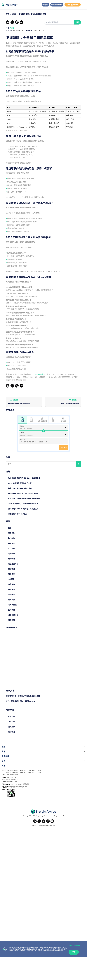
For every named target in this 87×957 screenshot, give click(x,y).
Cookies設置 (74, 945)
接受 (74, 952)
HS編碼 (11, 579)
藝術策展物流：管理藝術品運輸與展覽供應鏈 (23, 696)
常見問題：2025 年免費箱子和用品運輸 (23, 509)
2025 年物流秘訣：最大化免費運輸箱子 (23, 504)
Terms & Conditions (38, 825)
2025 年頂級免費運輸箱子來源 (20, 483)
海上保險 (11, 584)
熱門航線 (11, 538)
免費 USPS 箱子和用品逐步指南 (20, 488)
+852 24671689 (25, 770)
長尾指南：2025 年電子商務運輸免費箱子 (24, 498)
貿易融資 (11, 599)
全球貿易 (11, 610)
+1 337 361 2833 (11, 777)
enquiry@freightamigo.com (18, 787)
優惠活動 (11, 533)
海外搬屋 (45, 5)
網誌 (14, 14)
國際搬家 (11, 620)
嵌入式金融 (12, 605)
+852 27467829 (15, 784)
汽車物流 (11, 553)
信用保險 (11, 594)
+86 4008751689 (12, 775)
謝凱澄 (12, 28)
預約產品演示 (72, 5)
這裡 (47, 950)
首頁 (7, 14)
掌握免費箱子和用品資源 (17, 514)
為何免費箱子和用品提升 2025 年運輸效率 (24, 478)
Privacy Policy (50, 825)
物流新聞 (11, 543)
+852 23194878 (37, 772)
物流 (9, 528)
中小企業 (11, 721)
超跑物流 (11, 559)
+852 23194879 (37, 770)
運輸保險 (11, 589)
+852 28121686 (25, 772)
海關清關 (11, 574)
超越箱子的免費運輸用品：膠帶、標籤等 (23, 493)
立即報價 (64, 447)
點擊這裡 (26, 784)
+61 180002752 (11, 781)
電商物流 (11, 569)
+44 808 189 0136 (12, 779)
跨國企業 (11, 716)
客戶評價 (11, 548)
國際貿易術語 (13, 615)
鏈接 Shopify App (57, 5)
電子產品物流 (13, 564)
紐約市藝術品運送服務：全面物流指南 (20, 701)
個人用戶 (11, 727)
